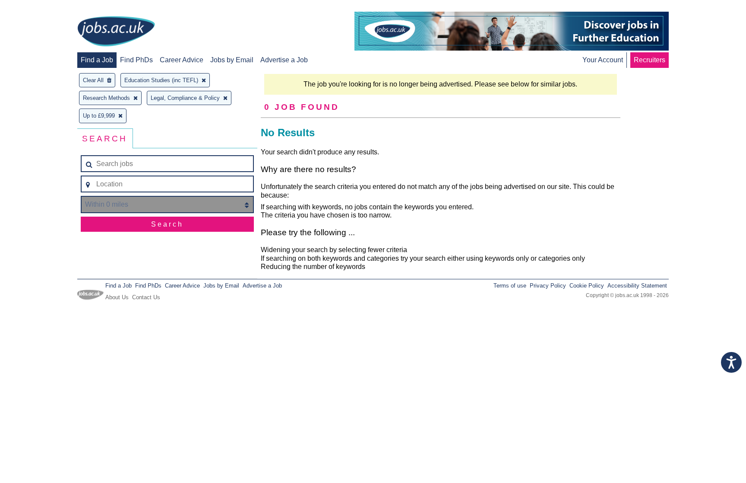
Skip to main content (34, 7)
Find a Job (97, 60)
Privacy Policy (548, 285)
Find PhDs (136, 60)
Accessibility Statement (637, 285)
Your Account (602, 60)
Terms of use (509, 285)
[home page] (116, 32)
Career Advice (181, 60)
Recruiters (649, 60)
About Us (117, 297)
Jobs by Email (231, 60)
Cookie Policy (586, 285)
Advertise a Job (284, 60)
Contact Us (146, 297)
